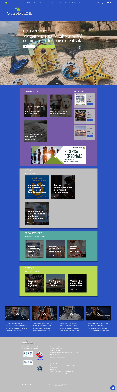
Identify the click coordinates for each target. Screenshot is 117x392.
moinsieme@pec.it (64, 373)
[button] (9, 304)
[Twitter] (108, 3)
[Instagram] (102, 3)
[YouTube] (111, 3)
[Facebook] (105, 3)
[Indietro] (8, 53)
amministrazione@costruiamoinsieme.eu (63, 356)
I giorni (90, 119)
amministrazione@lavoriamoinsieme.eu (63, 371)
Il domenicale (91, 103)
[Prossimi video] (115, 313)
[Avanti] (108, 53)
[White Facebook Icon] (26, 384)
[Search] (98, 3)
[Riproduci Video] (17, 313)
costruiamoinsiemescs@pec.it (57, 357)
